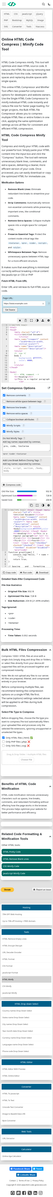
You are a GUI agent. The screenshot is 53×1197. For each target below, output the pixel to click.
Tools (28, 26)
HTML (7, 13)
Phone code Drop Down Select (15, 1051)
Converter (17, 26)
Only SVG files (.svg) (16, 745)
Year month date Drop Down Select (17, 1031)
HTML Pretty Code (12, 851)
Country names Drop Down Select (17, 1010)
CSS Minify (6, 986)
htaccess (40, 26)
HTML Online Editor (11, 1075)
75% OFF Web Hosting (12, 914)
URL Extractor (8, 1138)
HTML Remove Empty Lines (14, 938)
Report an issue (43, 889)
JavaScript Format (10, 972)
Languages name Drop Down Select (18, 1044)
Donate (7, 890)
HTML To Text (8, 1100)
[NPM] (18, 1193)
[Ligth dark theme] (37, 320)
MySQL (29, 20)
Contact (12, 1180)
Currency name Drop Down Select (17, 1037)
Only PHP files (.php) (16, 741)
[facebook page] (24, 1193)
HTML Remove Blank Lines (16, 859)
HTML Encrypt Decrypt (12, 945)
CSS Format (7, 966)
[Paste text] (25, 320)
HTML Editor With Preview (13, 1069)
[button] (8, 327)
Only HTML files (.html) (17, 737)
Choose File (26, 759)
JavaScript (27, 13)
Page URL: (8, 298)
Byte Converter (9, 1120)
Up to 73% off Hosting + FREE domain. (19, 921)
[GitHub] (12, 1193)
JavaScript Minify (9, 993)
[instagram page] (41, 1193)
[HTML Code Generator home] (11, 4)
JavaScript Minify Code (14, 873)
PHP (6, 20)
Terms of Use (24, 1180)
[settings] (48, 320)
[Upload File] (43, 320)
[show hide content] (50, 649)
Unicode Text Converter (12, 1107)
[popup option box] (49, 387)
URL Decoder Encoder (11, 952)
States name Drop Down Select (15, 1017)
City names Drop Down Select (15, 1024)
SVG (6, 26)
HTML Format (8, 959)
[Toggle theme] (49, 4)
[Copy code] (31, 505)
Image (40, 20)
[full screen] (31, 320)
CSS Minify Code (11, 866)
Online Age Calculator (11, 1156)
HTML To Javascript (10, 1093)
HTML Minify (8, 979)
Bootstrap (17, 20)
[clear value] (20, 320)
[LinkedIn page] (35, 1193)
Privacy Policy (38, 1180)
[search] (43, 4)
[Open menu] (4, 4)
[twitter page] (30, 1193)
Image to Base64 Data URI (13, 1114)
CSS (16, 13)
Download (43, 572)
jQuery (39, 13)
